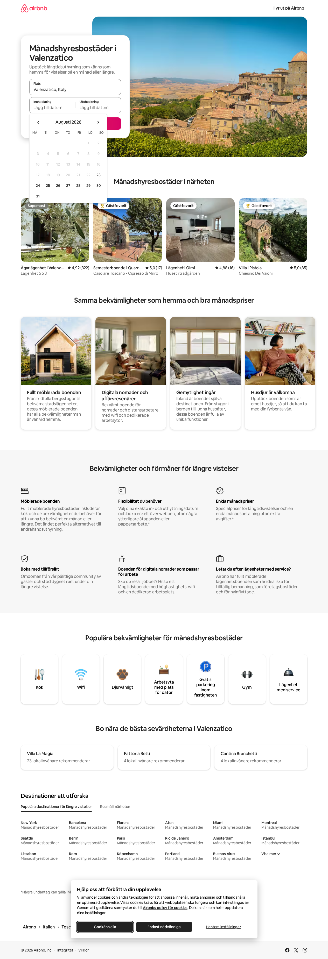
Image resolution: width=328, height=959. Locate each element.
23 (98, 175)
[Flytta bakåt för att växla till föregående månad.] (38, 122)
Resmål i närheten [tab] (115, 806)
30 (98, 185)
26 (58, 185)
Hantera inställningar (223, 927)
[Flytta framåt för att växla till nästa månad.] (98, 122)
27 (68, 185)
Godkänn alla (105, 927)
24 (38, 185)
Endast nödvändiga (164, 927)
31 (38, 196)
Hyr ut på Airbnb (288, 8)
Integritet (65, 950)
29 (88, 185)
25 (48, 185)
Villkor (83, 950)
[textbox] (52, 107)
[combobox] (75, 89)
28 (78, 185)
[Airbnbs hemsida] (34, 8)
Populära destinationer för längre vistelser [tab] (56, 806)
